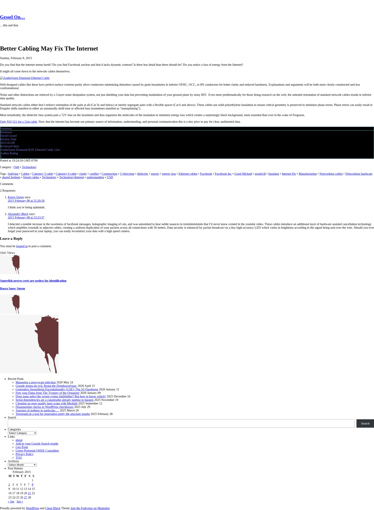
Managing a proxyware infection (36, 382)
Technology (29, 167)
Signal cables (31, 177)
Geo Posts (22, 447)
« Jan (11, 501)
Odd (16, 167)
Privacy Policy (25, 454)
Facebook (206, 173)
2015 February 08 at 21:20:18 (26, 200)
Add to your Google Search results (37, 443)
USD (110, 177)
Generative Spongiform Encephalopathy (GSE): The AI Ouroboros (57, 389)
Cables (25, 173)
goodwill (260, 173)
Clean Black (52, 508)
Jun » (20, 501)
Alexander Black (18, 214)
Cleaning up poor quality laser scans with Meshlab (47, 403)
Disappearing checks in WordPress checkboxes (44, 407)
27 (25, 497)
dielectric (142, 173)
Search (12, 417)
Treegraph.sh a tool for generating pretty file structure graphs (53, 414)
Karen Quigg (16, 197)
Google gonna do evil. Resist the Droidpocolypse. (46, 385)
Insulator (273, 173)
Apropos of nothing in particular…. (37, 410)
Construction (109, 173)
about (19, 440)
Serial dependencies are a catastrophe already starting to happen (55, 400)
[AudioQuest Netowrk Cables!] (24, 78)
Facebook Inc (223, 173)
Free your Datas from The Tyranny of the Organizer (47, 392)
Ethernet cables (188, 173)
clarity (83, 173)
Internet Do (289, 173)
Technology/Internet (71, 177)
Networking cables (331, 173)
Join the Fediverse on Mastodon (90, 508)
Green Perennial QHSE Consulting (37, 450)
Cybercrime (127, 173)
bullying (13, 173)
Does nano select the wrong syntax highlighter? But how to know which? (61, 396)
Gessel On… (12, 17)
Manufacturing (308, 173)
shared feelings (11, 177)
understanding (95, 177)
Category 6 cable (66, 173)
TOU (19, 457)
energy (155, 173)
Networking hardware (358, 173)
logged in (22, 246)
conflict (94, 173)
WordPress (32, 508)
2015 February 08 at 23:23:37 (26, 217)
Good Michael (243, 173)
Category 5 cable (42, 173)
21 (29, 493)
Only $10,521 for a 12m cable (18, 121)
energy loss (169, 173)
